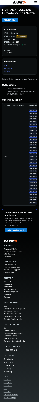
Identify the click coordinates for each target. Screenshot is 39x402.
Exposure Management (13, 251)
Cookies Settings (10, 398)
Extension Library (10, 336)
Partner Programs (11, 292)
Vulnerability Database (12, 316)
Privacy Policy (8, 383)
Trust (5, 389)
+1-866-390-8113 (10, 350)
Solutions (7, 257)
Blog (5, 306)
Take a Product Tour (12, 267)
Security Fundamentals (13, 319)
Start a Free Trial (10, 265)
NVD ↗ (6, 65)
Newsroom (8, 287)
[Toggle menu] (35, 2)
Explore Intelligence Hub (16, 230)
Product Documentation (13, 333)
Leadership (8, 284)
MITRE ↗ (7, 71)
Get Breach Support (12, 270)
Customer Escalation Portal (14, 341)
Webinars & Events (11, 311)
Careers (7, 297)
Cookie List (7, 392)
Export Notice (8, 386)
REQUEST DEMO (10, 20)
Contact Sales (9, 272)
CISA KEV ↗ (8, 68)
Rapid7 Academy (10, 338)
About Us (7, 281)
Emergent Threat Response (14, 309)
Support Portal (9, 331)
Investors (7, 294)
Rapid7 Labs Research (12, 314)
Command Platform (11, 249)
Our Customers (10, 289)
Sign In (6, 328)
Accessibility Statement (11, 394)
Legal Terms (7, 380)
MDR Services (9, 254)
